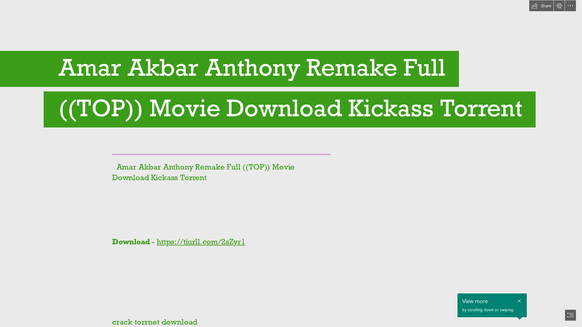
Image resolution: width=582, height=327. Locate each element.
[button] (541, 5)
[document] (291, 163)
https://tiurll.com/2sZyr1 (201, 241)
